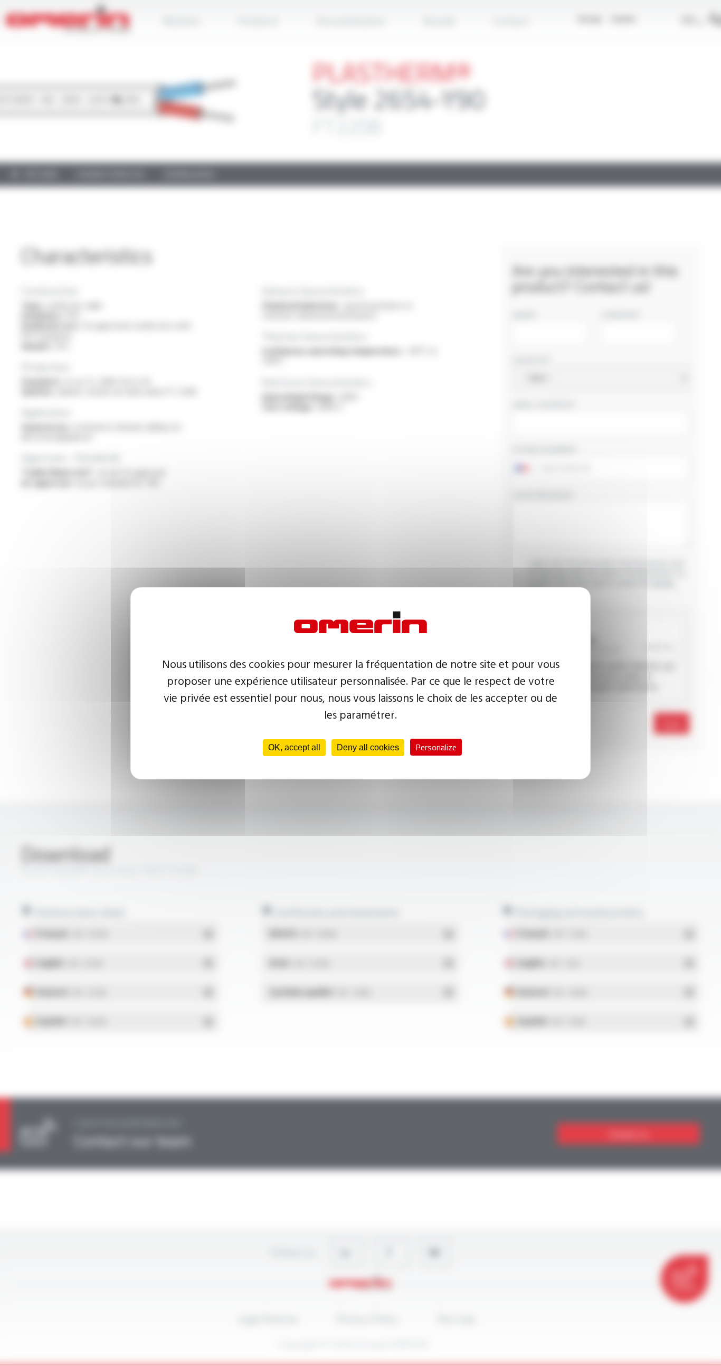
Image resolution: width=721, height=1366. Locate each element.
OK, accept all (294, 747)
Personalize (436, 747)
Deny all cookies (368, 747)
